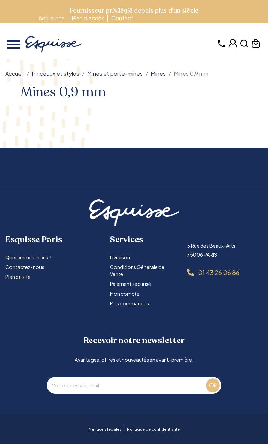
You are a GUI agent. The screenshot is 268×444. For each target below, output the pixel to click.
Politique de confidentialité (153, 429)
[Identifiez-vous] (233, 46)
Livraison (120, 257)
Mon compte (125, 293)
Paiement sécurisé (130, 284)
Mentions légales (105, 429)
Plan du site (18, 277)
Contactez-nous (24, 267)
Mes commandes (129, 303)
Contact (122, 18)
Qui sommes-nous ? (28, 257)
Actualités (51, 18)
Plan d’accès (88, 18)
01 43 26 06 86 (218, 272)
